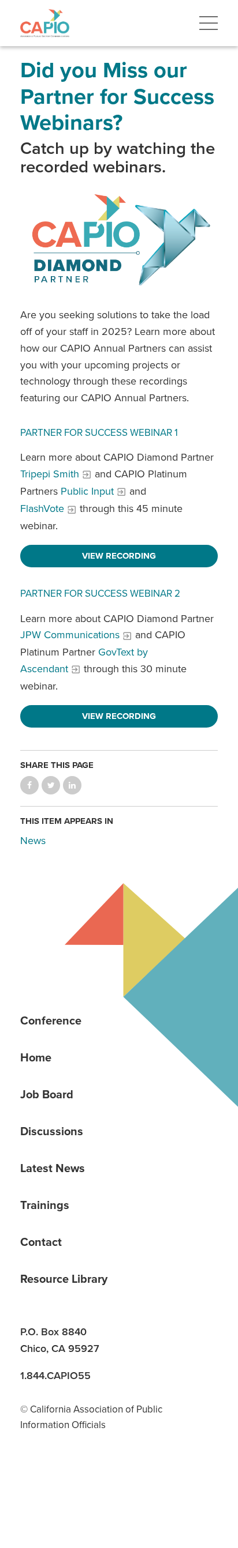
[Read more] (119, 241)
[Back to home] (44, 23)
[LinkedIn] (33, 1481)
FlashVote (42, 508)
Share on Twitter (51, 785)
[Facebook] (72, 1481)
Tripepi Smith (49, 474)
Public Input (87, 491)
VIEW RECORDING (119, 556)
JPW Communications (70, 634)
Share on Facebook (29, 785)
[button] (208, 23)
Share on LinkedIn (72, 785)
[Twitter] (112, 1481)
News (33, 840)
